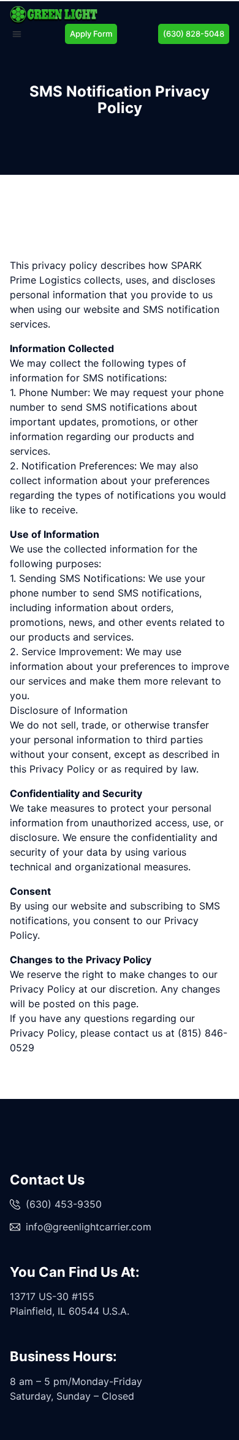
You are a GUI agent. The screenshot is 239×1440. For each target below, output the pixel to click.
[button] (17, 34)
